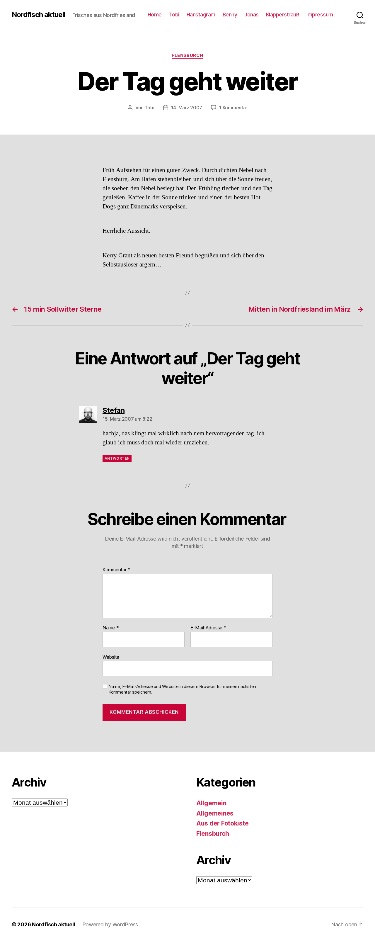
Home (155, 14)
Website (111, 657)
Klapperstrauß (282, 14)
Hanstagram (201, 14)
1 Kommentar (233, 108)
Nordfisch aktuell (38, 14)
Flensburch (187, 55)
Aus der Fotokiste (222, 823)
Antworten (117, 458)
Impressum (319, 14)
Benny (230, 14)
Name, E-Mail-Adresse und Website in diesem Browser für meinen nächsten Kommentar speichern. (182, 689)
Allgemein (211, 803)
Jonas (251, 14)
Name (111, 628)
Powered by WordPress (110, 924)
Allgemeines (214, 813)
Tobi (174, 14)
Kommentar (116, 570)
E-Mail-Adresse (208, 628)
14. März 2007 (186, 108)
